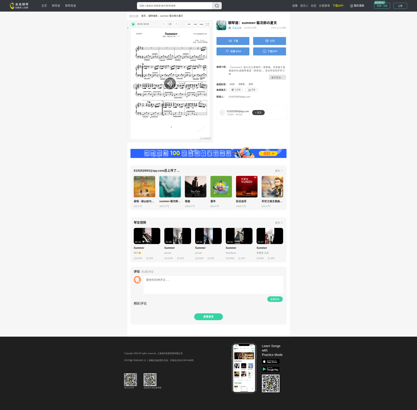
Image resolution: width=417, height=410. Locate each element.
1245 (170, 258)
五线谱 (238, 90)
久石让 (235, 28)
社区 (313, 5)
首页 (143, 16)
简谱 (253, 90)
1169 (200, 258)
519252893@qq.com (239, 97)
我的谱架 (359, 5)
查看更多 (208, 316)
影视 (251, 84)
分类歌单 (324, 5)
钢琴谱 (56, 5)
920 (262, 258)
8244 (238, 51)
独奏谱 (242, 84)
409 (272, 258)
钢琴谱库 (153, 16)
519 (182, 258)
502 (212, 258)
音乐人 (304, 5)
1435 (139, 258)
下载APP (337, 5)
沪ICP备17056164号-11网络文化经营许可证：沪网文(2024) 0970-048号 (159, 360)
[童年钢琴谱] (221, 186)
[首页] (20, 5)
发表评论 (275, 299)
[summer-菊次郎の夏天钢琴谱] (170, 186)
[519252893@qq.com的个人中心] (222, 112)
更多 (277, 170)
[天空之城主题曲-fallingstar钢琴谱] (272, 186)
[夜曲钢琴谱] (195, 186)
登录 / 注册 (382, 6)
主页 (44, 5)
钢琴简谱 (70, 5)
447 (243, 258)
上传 (400, 6)
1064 (231, 258)
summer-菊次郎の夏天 (171, 16)
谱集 (295, 5)
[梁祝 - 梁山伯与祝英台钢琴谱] (144, 186)
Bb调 (232, 84)
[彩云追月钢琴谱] (247, 186)
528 (151, 258)
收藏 (232, 51)
